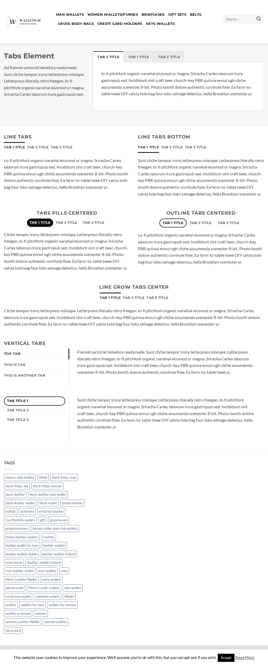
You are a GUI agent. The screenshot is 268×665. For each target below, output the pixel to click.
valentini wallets (47, 596)
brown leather (72, 503)
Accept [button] (226, 658)
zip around (13, 630)
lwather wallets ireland (44, 562)
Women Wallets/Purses (112, 14)
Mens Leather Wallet (21, 579)
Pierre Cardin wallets (44, 588)
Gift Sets (177, 14)
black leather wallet (20, 503)
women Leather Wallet (22, 622)
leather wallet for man (21, 545)
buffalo (10, 511)
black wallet (48, 503)
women (40, 613)
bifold (43, 477)
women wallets (55, 622)
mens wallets (51, 579)
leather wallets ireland (58, 554)
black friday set (16, 486)
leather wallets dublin (21, 554)
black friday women (47, 486)
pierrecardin (14, 588)
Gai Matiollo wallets (20, 520)
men (64, 571)
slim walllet (72, 588)
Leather (48, 537)
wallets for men (32, 605)
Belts (195, 14)
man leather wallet (19, 571)
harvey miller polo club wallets (54, 528)
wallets (10, 605)
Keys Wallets (160, 24)
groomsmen (59, 520)
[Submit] (258, 19)
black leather (15, 494)
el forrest (27, 511)
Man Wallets (70, 14)
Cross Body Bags (76, 24)
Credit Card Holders (119, 24)
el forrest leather (51, 511)
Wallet (69, 596)
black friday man (64, 477)
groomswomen (16, 528)
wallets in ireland (18, 613)
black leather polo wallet (48, 494)
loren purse (13, 562)
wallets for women (62, 605)
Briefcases (153, 14)
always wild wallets (19, 477)
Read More (244, 657)
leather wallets (54, 545)
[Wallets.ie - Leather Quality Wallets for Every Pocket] (26, 21)
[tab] (108, 56)
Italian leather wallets (21, 537)
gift (42, 520)
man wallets (47, 571)
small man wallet (18, 596)
